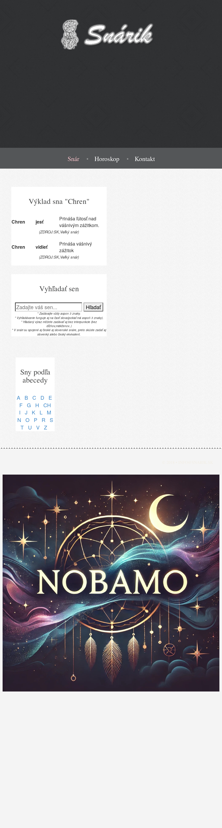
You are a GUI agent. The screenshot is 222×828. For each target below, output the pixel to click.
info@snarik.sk (195, 462)
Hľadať (93, 307)
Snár (73, 158)
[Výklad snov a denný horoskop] (111, 583)
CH (47, 405)
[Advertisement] (111, 107)
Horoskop (107, 158)
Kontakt (145, 158)
